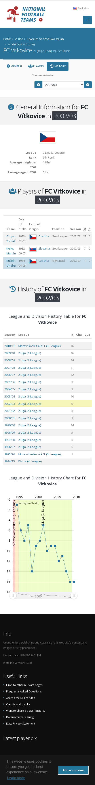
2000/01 (9, 418)
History (60, 66)
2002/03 (9, 404)
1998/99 (9, 432)
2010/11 (9, 346)
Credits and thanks (18, 704)
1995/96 (9, 454)
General (17, 66)
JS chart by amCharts (26, 503)
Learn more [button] (16, 778)
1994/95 (9, 461)
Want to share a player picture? (25, 710)
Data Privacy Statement (20, 723)
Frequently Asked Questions (24, 691)
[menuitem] (43, 595)
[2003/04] (88, 84)
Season (9, 335)
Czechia (43, 236)
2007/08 (9, 368)
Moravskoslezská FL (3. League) (39, 346)
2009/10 (9, 353)
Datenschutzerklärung (20, 717)
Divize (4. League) (30, 461)
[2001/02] (38, 84)
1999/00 (9, 425)
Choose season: (42, 75)
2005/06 (9, 382)
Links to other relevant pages (24, 685)
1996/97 (9, 447)
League (23, 335)
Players (38, 66)
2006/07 (9, 375)
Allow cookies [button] (73, 770)
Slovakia (44, 248)
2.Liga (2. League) (29, 353)
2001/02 (9, 411)
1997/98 (9, 440)
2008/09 (9, 360)
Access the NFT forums (20, 698)
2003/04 (9, 396)
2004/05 (9, 389)
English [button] (82, 8)
